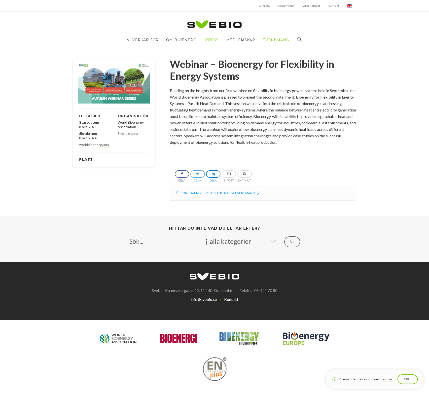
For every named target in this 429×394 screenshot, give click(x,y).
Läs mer (387, 379)
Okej (407, 379)
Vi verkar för (143, 40)
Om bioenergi (182, 40)
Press (211, 40)
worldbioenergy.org (94, 145)
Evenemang (276, 40)
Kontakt (333, 5)
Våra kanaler (311, 5)
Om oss (264, 5)
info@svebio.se (204, 299)
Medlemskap (240, 40)
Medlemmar (286, 5)
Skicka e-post (128, 133)
